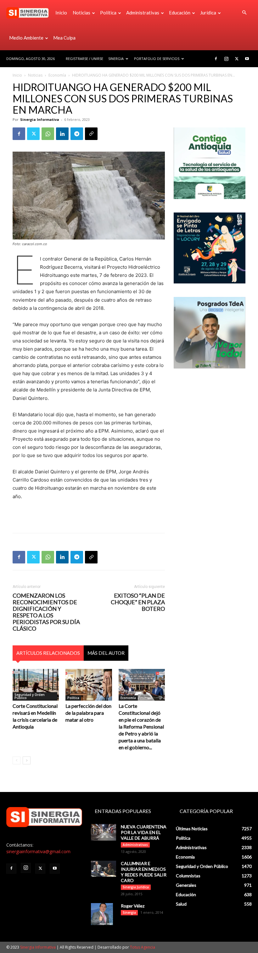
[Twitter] (236, 58)
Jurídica (208, 12)
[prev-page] (16, 760)
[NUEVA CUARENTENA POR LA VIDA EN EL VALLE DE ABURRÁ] (103, 832)
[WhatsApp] (48, 133)
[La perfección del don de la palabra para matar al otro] (88, 685)
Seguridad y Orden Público (29, 696)
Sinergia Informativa (39, 119)
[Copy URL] (91, 133)
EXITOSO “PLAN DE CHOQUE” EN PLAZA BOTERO (138, 602)
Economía (57, 75)
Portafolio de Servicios (156, 58)
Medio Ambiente (26, 37)
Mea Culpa (64, 37)
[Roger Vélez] (103, 914)
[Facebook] (216, 58)
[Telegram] (76, 133)
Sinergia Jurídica (136, 887)
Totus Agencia (142, 947)
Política (108, 12)
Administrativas (142, 12)
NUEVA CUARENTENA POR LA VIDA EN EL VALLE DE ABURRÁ (143, 832)
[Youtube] (247, 58)
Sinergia (116, 58)
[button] (244, 13)
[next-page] (27, 760)
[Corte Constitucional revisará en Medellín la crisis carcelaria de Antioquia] (36, 685)
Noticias (81, 12)
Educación (179, 12)
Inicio (61, 12)
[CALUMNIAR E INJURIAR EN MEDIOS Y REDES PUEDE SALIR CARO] (103, 869)
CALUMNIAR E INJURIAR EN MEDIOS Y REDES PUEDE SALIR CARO (143, 872)
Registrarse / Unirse (84, 58)
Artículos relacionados (48, 653)
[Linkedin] (62, 133)
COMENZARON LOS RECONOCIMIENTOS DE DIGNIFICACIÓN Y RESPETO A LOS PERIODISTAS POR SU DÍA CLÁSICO (46, 612)
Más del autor (106, 653)
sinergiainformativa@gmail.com (38, 851)
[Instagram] (226, 58)
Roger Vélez (132, 905)
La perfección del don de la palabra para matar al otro (88, 713)
